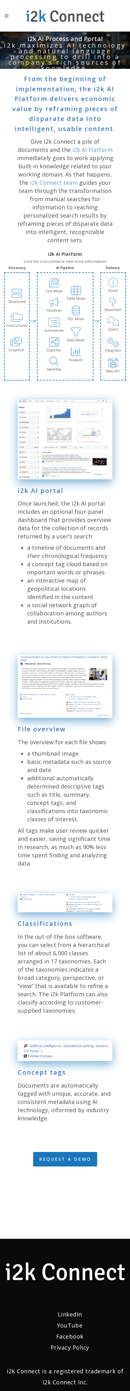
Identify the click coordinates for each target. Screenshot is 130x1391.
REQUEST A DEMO (65, 1159)
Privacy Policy (69, 1347)
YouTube (70, 1325)
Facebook (70, 1336)
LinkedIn (70, 1314)
